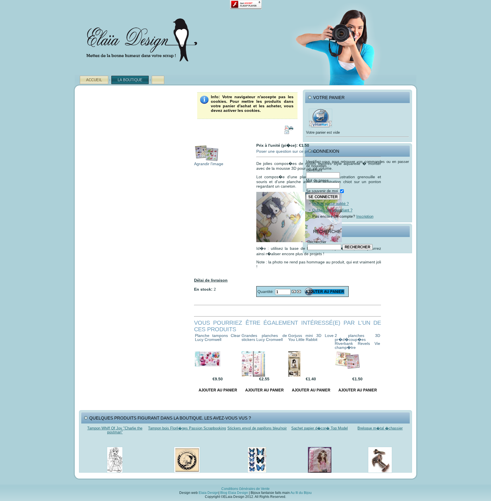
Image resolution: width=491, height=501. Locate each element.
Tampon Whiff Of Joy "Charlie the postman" (114, 430)
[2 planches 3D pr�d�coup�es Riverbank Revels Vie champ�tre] (347, 368)
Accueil (94, 80)
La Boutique (130, 80)
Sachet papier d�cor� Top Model (319, 428)
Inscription (364, 216)
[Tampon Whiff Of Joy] (115, 474)
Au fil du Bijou (301, 493)
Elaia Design (209, 493)
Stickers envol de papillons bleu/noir (257, 428)
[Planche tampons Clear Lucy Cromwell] (207, 365)
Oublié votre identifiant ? (332, 210)
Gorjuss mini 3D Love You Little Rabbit (311, 337)
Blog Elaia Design (234, 493)
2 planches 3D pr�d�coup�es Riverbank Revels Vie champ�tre (357, 341)
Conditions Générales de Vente (245, 489)
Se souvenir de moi (322, 191)
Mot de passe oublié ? (330, 204)
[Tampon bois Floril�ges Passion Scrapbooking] (187, 474)
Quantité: (266, 291)
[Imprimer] (291, 126)
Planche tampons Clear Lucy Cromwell (217, 337)
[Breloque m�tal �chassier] (380, 474)
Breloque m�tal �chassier (380, 428)
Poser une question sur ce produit (286, 151)
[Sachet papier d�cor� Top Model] (319, 474)
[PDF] (286, 126)
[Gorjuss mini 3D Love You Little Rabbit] (294, 375)
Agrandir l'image (208, 164)
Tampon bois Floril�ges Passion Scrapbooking (187, 428)
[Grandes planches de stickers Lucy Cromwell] (253, 375)
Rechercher (316, 242)
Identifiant (314, 170)
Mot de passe (317, 180)
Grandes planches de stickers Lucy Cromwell (264, 337)
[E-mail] (286, 131)
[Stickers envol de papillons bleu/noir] (257, 474)
